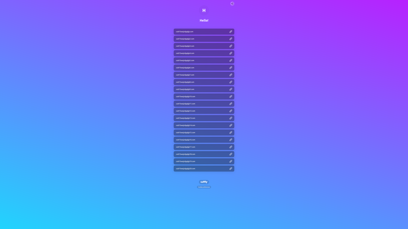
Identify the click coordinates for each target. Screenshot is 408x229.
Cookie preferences (204, 187)
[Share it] (232, 4)
